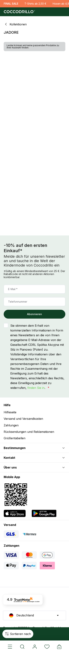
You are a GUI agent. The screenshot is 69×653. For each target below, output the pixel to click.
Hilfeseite (10, 412)
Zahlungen (11, 425)
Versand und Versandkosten (23, 418)
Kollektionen (18, 24)
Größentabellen (14, 438)
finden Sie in (36, 388)
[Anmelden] (34, 646)
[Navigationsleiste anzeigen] (10, 646)
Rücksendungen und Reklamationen (29, 432)
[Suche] (22, 646)
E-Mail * (12, 289)
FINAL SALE (11, 3)
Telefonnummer (17, 301)
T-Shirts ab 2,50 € (35, 3)
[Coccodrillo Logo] (19, 11)
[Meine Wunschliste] (47, 646)
